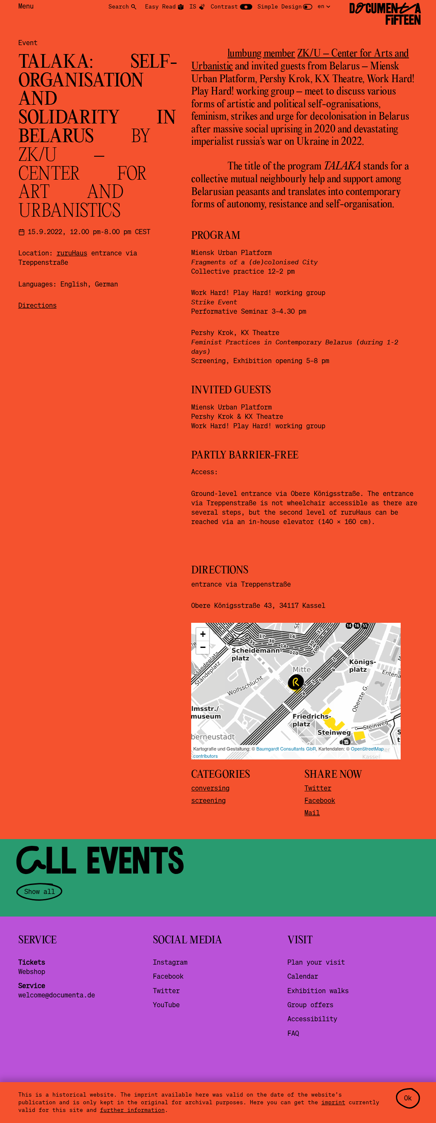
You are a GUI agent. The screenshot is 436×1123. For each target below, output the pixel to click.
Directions (37, 305)
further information (132, 1109)
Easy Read (160, 6)
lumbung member (261, 54)
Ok (408, 1098)
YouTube (166, 1004)
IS (192, 6)
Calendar (302, 976)
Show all (39, 891)
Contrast (224, 6)
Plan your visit (316, 962)
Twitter (317, 788)
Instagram (170, 962)
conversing (210, 788)
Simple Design (280, 6)
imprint (333, 1102)
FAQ (293, 1033)
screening (208, 800)
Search (119, 6)
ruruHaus (72, 253)
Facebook (319, 800)
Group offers (310, 1004)
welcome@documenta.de (56, 995)
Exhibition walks (318, 990)
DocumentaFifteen (385, 14)
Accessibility (312, 1018)
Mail (312, 812)
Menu (26, 6)
